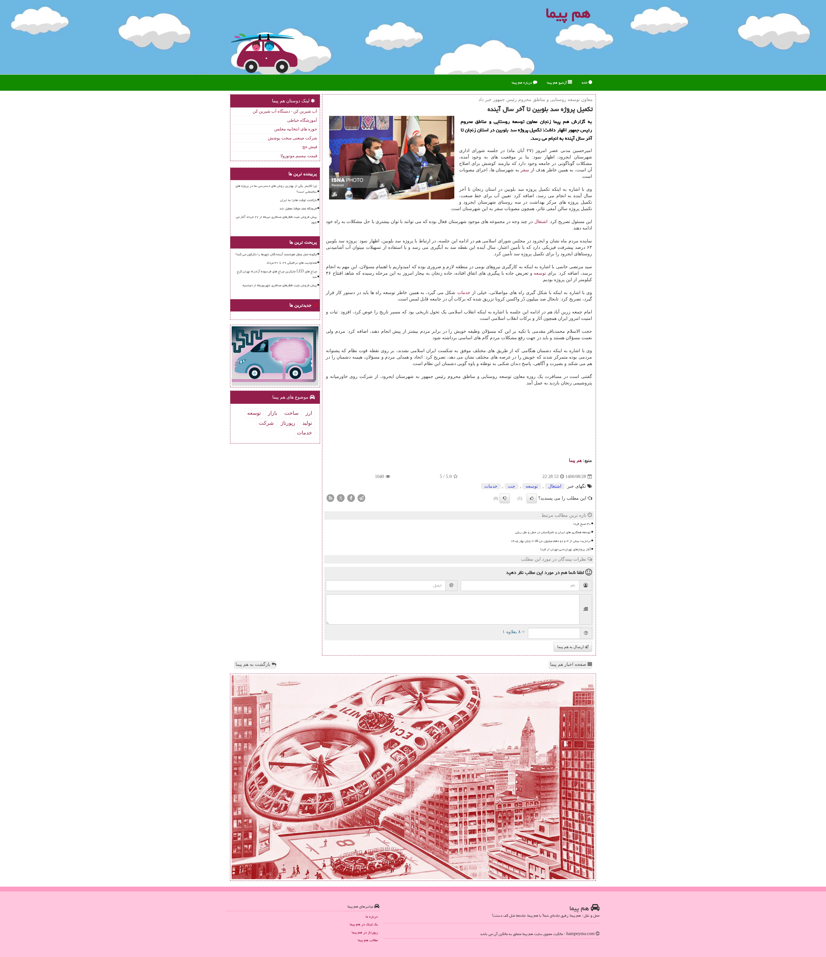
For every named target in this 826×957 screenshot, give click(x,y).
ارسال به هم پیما (571, 647)
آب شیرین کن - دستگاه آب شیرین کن (285, 111)
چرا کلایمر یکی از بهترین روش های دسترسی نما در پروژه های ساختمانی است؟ (276, 189)
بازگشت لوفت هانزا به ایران (298, 200)
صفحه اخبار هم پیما (569, 664)
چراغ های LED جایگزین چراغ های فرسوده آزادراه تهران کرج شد (277, 274)
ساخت (291, 413)
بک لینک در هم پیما (364, 924)
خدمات (463, 292)
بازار (272, 413)
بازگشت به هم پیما (254, 664)
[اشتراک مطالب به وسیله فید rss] (330, 497)
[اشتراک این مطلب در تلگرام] (361, 497)
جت (511, 486)
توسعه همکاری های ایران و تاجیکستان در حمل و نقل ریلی (553, 532)
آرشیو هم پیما (557, 82)
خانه (585, 82)
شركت (266, 423)
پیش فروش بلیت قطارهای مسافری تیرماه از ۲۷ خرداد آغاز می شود (276, 220)
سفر (524, 170)
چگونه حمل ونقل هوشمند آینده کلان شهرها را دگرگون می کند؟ (276, 254)
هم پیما (575, 460)
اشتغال (541, 221)
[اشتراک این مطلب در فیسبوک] (351, 497)
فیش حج (309, 146)
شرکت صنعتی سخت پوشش (292, 138)
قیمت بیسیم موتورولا (298, 155)
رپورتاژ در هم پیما (365, 932)
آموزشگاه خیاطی (302, 120)
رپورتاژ (288, 423)
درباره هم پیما (522, 82)
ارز (309, 413)
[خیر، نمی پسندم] (504, 498)
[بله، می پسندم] (532, 498)
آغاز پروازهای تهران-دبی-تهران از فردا (565, 549)
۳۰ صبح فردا (582, 524)
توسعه (540, 273)
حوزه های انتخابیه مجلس (295, 129)
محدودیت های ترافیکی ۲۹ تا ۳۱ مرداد (292, 263)
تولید (307, 423)
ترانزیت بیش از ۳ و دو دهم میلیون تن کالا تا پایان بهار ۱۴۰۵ (550, 541)
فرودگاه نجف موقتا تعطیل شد (298, 208)
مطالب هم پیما (368, 940)
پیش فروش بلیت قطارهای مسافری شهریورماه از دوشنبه (280, 285)
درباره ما (372, 916)
